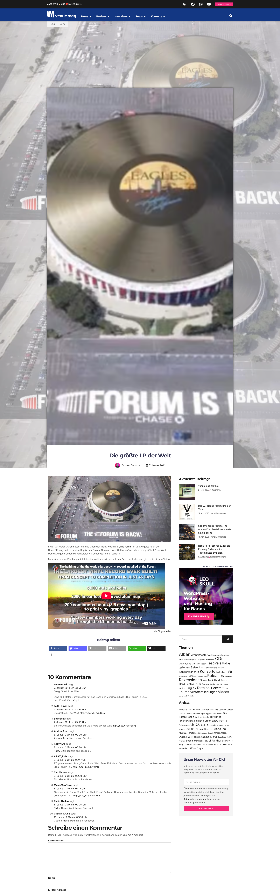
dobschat (59, 718)
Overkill (183, 736)
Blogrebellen (164, 631)
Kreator (220, 725)
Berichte (183, 659)
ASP (189, 710)
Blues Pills (214, 710)
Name (51, 878)
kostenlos (220, 672)
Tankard (188, 744)
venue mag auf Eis (208, 485)
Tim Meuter (60, 772)
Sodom (190, 740)
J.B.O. (194, 724)
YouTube (191, 696)
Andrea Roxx (61, 731)
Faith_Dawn (60, 705)
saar (218, 684)
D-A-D (182, 713)
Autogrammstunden (218, 655)
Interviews (213, 668)
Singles (191, 688)
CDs (219, 658)
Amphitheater (199, 654)
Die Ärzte (198, 717)
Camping (200, 659)
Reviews (228, 676)
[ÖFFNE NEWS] (90, 16)
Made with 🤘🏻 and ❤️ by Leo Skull (64, 4)
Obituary (203, 733)
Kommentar (56, 840)
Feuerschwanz (186, 720)
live (229, 671)
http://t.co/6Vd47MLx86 (86, 795)
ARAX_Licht (61, 756)
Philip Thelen (61, 801)
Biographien (191, 659)
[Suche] (227, 639)
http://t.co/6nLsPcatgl (124, 725)
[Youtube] (208, 4)
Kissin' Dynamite (208, 725)
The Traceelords (209, 745)
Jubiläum (221, 668)
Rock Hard (214, 680)
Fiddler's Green (202, 720)
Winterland (184, 748)
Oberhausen (202, 676)
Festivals (214, 663)
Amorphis (183, 710)
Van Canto (227, 745)
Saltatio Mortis (209, 736)
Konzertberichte (189, 671)
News (62, 24)
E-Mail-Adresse (57, 889)
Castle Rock (209, 659)
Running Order (209, 684)
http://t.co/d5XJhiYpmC (86, 766)
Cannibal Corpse (226, 710)
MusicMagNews (63, 785)
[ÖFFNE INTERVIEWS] (129, 16)
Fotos (226, 663)
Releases (215, 675)
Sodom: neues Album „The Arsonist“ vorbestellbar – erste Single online (214, 529)
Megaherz (208, 729)
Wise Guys (196, 748)
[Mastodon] (184, 4)
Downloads (185, 663)
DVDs (194, 664)
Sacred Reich (194, 737)
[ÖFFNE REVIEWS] (108, 16)
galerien (184, 667)
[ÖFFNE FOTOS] (145, 16)
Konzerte (207, 671)
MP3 (186, 676)
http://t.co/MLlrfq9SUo (92, 712)
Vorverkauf (183, 696)
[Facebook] (192, 4)
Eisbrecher (214, 716)
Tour (225, 688)
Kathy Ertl (59, 743)
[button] (230, 15)
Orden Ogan (220, 733)
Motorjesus (194, 733)
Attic (193, 710)
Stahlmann (199, 741)
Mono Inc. (220, 729)
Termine (203, 688)
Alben (184, 654)
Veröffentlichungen (203, 692)
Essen (203, 664)
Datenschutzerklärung (195, 799)
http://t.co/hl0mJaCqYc (67, 700)
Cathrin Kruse (62, 813)
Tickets (216, 688)
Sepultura (222, 737)
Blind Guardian (202, 709)
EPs (198, 664)
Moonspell (183, 733)
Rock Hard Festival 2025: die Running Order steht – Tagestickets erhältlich (214, 549)
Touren (184, 692)
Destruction (191, 713)
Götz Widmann (218, 721)
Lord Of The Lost (194, 729)
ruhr (198, 684)
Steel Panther (212, 740)
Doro (204, 717)
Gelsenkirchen (199, 667)
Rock (205, 680)
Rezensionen (190, 680)
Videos (223, 692)
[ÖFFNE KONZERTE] (164, 16)
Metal (181, 676)
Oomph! (211, 733)
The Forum (125, 546)
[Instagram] (200, 4)
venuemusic (61, 684)
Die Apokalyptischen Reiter (209, 713)
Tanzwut (197, 744)
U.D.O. (219, 745)
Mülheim (193, 676)
